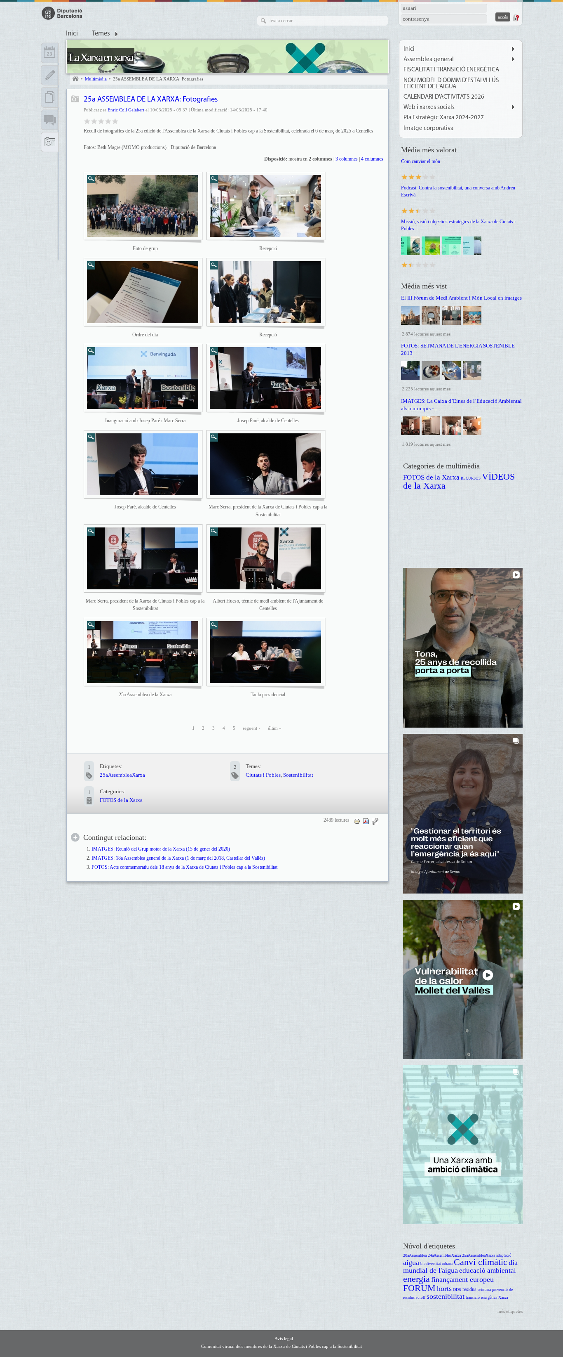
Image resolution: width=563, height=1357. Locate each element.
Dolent (87, 121)
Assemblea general (428, 60)
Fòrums (50, 119)
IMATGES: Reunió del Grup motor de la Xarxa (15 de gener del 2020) (160, 849)
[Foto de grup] (142, 206)
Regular (94, 121)
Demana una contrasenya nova (515, 17)
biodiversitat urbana (436, 1264)
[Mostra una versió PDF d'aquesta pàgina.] (366, 821)
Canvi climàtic (480, 1262)
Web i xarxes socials (429, 107)
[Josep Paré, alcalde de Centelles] (265, 378)
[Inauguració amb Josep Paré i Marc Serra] (142, 378)
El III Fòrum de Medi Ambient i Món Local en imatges (461, 298)
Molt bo (108, 121)
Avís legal (283, 1338)
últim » (275, 728)
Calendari (50, 53)
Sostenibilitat (298, 775)
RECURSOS (471, 478)
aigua (411, 1262)
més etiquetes (510, 1311)
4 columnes (372, 159)
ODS (457, 1289)
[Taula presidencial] (265, 652)
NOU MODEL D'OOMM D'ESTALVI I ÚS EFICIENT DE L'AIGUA (451, 84)
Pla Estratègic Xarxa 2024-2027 (443, 118)
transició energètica (481, 1297)
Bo (101, 121)
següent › (251, 728)
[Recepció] (265, 206)
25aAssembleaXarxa (122, 775)
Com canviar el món (420, 161)
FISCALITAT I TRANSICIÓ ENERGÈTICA (451, 70)
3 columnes (346, 159)
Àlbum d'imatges (75, 99)
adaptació (503, 1255)
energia (416, 1279)
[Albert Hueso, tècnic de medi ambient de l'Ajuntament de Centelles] (265, 558)
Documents (50, 97)
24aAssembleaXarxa (444, 1255)
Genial (115, 121)
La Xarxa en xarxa (100, 57)
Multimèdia (96, 78)
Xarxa (503, 1297)
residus (469, 1289)
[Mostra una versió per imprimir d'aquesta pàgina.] (357, 821)
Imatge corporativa (428, 128)
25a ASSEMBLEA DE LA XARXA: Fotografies (158, 78)
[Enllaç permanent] (375, 821)
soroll (420, 1298)
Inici (72, 34)
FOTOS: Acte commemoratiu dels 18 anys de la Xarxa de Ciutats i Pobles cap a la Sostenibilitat (184, 867)
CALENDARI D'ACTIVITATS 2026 (443, 97)
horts (444, 1288)
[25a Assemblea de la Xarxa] (142, 652)
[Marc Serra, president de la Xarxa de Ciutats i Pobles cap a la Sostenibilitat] (265, 464)
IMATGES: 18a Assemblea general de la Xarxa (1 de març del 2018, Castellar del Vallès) (178, 858)
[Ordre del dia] (142, 292)
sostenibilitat (445, 1296)
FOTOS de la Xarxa (121, 800)
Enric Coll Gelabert (126, 109)
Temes (101, 34)
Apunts (50, 75)
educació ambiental (487, 1270)
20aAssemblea (415, 1255)
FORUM (419, 1288)
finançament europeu (462, 1279)
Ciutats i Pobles (263, 775)
